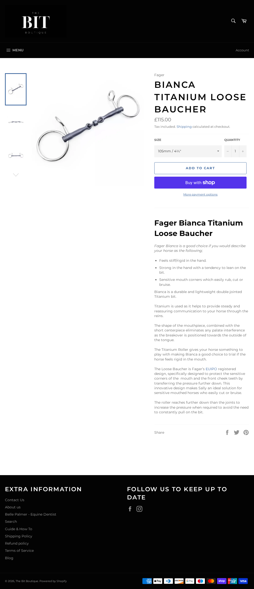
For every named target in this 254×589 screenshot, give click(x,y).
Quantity (232, 140)
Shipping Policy (18, 536)
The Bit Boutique (27, 581)
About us (13, 507)
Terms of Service (19, 550)
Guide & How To (18, 529)
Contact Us (14, 500)
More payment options (200, 194)
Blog (9, 558)
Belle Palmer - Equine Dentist (30, 514)
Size (157, 140)
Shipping (184, 127)
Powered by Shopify (53, 581)
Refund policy (17, 543)
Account (242, 50)
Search (11, 521)
